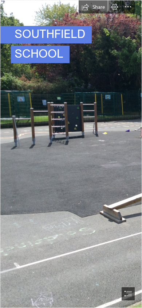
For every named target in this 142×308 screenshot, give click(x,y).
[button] (93, 7)
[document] (71, 154)
